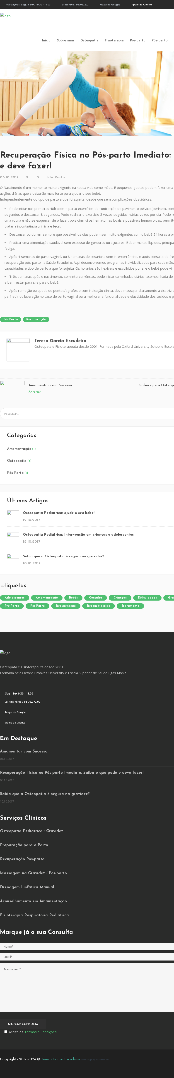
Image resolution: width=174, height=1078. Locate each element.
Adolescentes (14, 597)
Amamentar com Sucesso (50, 385)
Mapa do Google (110, 4)
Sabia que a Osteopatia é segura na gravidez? (63, 556)
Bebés (73, 597)
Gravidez (54, 831)
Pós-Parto (56, 177)
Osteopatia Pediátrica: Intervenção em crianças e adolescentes (78, 535)
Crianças (120, 597)
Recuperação (36, 319)
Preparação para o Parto (24, 845)
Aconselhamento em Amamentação (33, 901)
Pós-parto (10, 319)
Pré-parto (12, 605)
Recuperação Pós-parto (22, 859)
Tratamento (130, 605)
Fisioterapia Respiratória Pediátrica (34, 915)
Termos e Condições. (40, 1032)
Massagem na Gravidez (22, 873)
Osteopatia (17, 461)
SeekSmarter (102, 1060)
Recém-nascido (98, 605)
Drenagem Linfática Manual (27, 887)
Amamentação (19, 449)
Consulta (95, 597)
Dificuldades (147, 597)
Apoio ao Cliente (142, 4)
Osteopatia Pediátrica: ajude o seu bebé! (58, 513)
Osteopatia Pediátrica (21, 831)
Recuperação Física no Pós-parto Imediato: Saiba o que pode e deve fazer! (71, 773)
